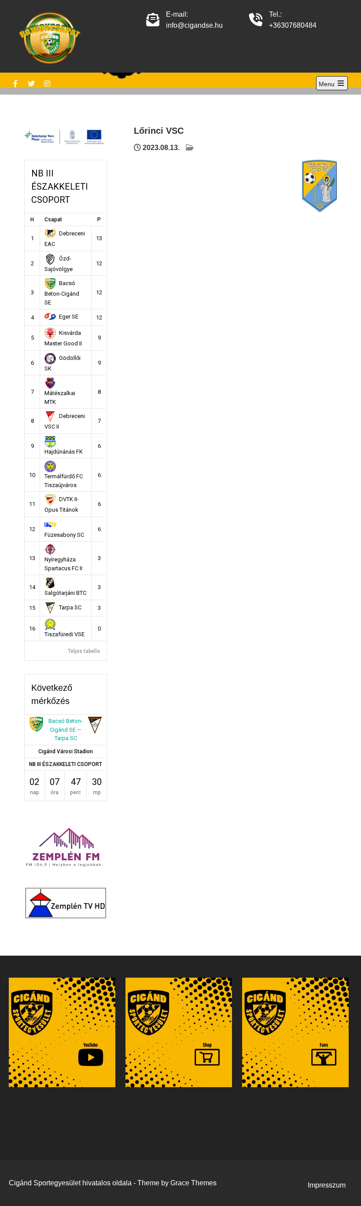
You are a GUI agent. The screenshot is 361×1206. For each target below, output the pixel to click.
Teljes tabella (84, 651)
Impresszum (327, 1185)
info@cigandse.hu (194, 25)
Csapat (53, 219)
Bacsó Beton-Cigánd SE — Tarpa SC (65, 729)
